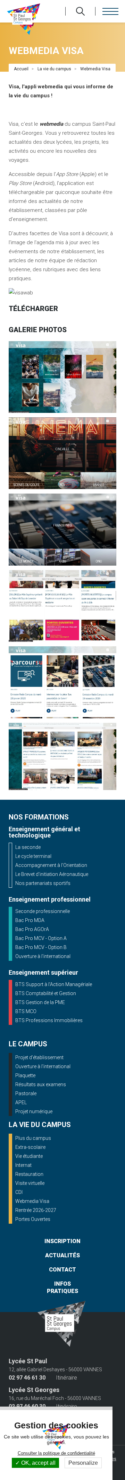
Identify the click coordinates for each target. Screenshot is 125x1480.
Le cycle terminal (33, 856)
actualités (62, 1255)
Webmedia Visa (32, 1201)
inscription (62, 1241)
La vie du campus (54, 69)
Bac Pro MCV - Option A (41, 938)
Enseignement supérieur (43, 972)
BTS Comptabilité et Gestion (45, 993)
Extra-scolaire (30, 1147)
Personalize (83, 1463)
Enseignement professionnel (50, 899)
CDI (19, 1192)
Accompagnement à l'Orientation (51, 865)
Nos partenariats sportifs (42, 883)
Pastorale (25, 1093)
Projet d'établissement (39, 1057)
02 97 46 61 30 (27, 1378)
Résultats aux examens (40, 1084)
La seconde (28, 847)
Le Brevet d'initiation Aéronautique (51, 874)
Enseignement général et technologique (44, 832)
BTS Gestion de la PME (40, 1002)
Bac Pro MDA (29, 920)
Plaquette (25, 1075)
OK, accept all (38, 1463)
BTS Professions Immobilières (49, 1020)
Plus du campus (33, 1138)
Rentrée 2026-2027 (35, 1210)
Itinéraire (66, 1378)
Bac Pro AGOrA (32, 929)
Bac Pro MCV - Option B (41, 947)
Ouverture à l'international (42, 956)
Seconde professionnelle (42, 911)
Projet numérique (33, 1111)
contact (62, 1269)
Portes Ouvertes (32, 1219)
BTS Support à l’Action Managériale (53, 984)
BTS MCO (25, 1011)
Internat (23, 1165)
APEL (21, 1102)
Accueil (21, 69)
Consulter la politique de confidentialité (56, 1453)
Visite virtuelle (29, 1183)
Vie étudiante (29, 1156)
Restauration (29, 1174)
